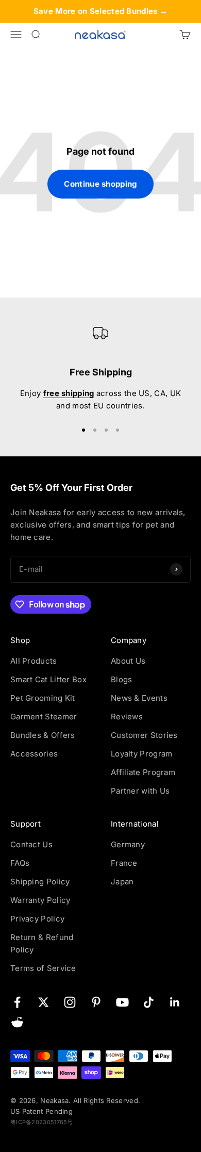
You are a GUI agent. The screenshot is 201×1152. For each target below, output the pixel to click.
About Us (128, 661)
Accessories (34, 754)
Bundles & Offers (42, 735)
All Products (33, 661)
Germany (128, 844)
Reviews (127, 716)
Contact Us (31, 844)
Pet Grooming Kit (42, 698)
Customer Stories (144, 735)
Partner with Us (140, 791)
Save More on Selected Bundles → (100, 11)
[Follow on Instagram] (70, 1002)
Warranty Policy (40, 900)
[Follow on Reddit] (17, 1022)
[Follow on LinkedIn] (175, 1002)
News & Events (139, 698)
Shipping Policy (40, 881)
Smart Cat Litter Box (48, 679)
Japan (122, 881)
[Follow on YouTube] (122, 1002)
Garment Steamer (43, 716)
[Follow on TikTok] (149, 1002)
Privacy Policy (37, 919)
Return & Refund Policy (42, 943)
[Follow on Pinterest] (96, 1002)
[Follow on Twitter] (44, 1002)
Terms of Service (43, 968)
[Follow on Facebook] (17, 1002)
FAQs (19, 863)
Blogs (121, 679)
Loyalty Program (142, 754)
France (124, 863)
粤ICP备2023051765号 (41, 1122)
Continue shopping (100, 184)
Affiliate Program (143, 772)
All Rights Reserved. (106, 1100)
